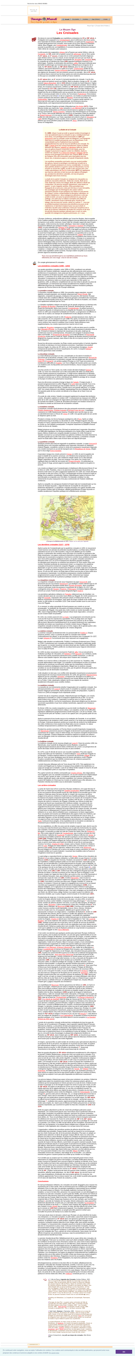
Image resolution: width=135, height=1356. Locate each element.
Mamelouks (45, 731)
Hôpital (85, 1069)
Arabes (107, 25)
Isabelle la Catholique (68, 147)
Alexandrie (75, 878)
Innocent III (49, 138)
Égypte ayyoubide (75, 585)
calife (40, 119)
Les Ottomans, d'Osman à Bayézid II (59, 947)
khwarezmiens (91, 675)
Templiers (54, 1258)
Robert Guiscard (45, 115)
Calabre (80, 234)
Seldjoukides (42, 99)
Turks (61, 108)
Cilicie (65, 414)
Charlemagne (78, 68)
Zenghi (90, 347)
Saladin (76, 382)
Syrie (73, 384)
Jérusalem (78, 59)
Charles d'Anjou (76, 773)
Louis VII (41, 361)
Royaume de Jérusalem (61, 334)
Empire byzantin (74, 461)
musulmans (90, 42)
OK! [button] (124, 1352)
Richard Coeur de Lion (76, 410)
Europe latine (100, 25)
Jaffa (76, 652)
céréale (54, 1206)
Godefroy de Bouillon (48, 306)
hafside (86, 755)
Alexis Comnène (59, 112)
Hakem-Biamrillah (49, 83)
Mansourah (92, 708)
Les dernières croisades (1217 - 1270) (53, 545)
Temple (76, 1069)
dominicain (87, 847)
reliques (62, 52)
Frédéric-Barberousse (45, 410)
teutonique (41, 1070)
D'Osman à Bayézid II (85, 997)
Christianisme (64, 40)
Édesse (88, 349)
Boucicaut (61, 906)
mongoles (61, 676)
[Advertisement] (76, 10)
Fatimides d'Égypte (47, 329)
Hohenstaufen (85, 1092)
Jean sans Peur (60, 954)
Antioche (68, 317)
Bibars (75, 1151)
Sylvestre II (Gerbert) (76, 226)
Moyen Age (90, 25)
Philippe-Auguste (60, 410)
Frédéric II (83, 633)
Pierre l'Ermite (82, 294)
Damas (88, 370)
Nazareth (78, 654)
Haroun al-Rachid (61, 70)
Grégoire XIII (80, 153)
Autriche (64, 589)
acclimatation (89, 1203)
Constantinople (61, 45)
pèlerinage (77, 54)
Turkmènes (82, 94)
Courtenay (60, 835)
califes (75, 63)
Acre (80, 419)
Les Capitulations (66, 1015)
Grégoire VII (62, 227)
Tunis (78, 754)
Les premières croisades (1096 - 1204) (54, 266)
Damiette (47, 598)
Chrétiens (61, 1327)
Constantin (41, 54)
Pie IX (64, 170)
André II (80, 591)
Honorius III (64, 584)
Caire (45, 846)
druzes (62, 1329)
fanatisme (60, 1323)
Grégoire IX (47, 638)
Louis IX (57, 689)
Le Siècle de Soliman (67, 153)
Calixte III (52, 145)
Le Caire (66, 617)
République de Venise (83, 449)
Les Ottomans (76, 108)
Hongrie (56, 589)
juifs (57, 1329)
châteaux (69, 1273)
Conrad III (49, 361)
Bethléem (67, 654)
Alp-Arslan (79, 106)
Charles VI (55, 919)
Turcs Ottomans (63, 929)
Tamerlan (84, 972)
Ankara (84, 971)
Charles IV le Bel (58, 844)
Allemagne (72, 589)
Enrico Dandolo (55, 451)
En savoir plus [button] (54, 1353)
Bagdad (70, 97)
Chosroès (88, 59)
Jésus (74, 120)
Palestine (68, 594)
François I (82, 1013)
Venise (69, 454)
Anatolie (59, 363)
